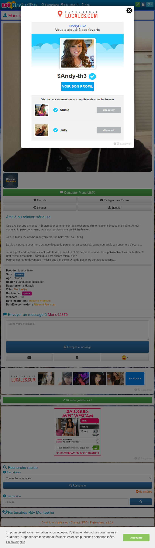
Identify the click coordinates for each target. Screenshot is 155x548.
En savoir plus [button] (15, 542)
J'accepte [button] (136, 537)
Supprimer (125, 143)
